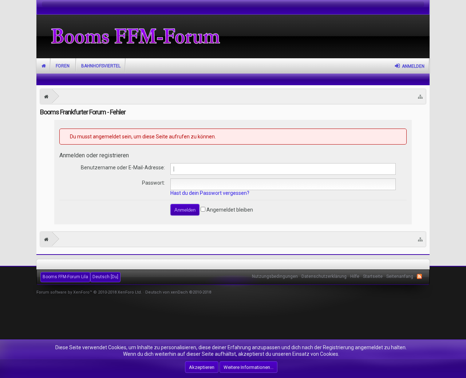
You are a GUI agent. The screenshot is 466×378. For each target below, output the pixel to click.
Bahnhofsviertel (101, 65)
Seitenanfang (399, 276)
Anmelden (413, 66)
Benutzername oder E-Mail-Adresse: (123, 167)
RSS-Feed (419, 276)
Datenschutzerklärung (324, 276)
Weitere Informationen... (248, 367)
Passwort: (153, 183)
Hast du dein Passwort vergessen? (209, 193)
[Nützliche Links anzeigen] (420, 96)
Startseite (43, 66)
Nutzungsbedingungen (275, 276)
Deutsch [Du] (105, 276)
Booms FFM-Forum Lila (65, 276)
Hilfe (354, 276)
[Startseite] (46, 96)
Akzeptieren (201, 367)
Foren (63, 65)
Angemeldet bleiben (229, 210)
